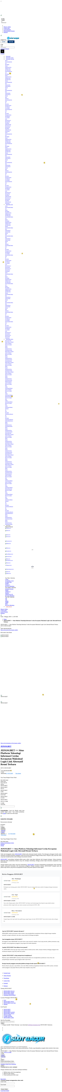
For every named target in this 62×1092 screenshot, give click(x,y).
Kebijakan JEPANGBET (10, 995)
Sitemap (5, 1004)
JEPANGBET (18, 854)
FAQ (5, 1000)
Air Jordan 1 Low (9, 580)
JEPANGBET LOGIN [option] (4, 797)
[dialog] (31, 1062)
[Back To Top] (1, 1058)
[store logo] (13, 39)
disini (4, 813)
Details (2, 845)
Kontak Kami (7, 973)
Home (5, 619)
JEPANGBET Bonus (9, 1001)
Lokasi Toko (7, 28)
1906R (6, 602)
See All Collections (9, 586)
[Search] (2, 51)
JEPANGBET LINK (9, 1017)
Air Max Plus (8, 582)
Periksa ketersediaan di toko (7, 842)
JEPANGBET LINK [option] (4, 791)
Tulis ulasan (18, 773)
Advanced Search (5, 48)
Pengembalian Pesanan (9, 31)
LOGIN (2, 827)
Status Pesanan (7, 975)
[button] (4, 698)
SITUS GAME (7, 1015)
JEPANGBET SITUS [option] (4, 788)
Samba (6, 590)
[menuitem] (8, 56)
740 (6, 599)
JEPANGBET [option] (4, 785)
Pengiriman (6, 978)
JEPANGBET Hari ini (9, 991)
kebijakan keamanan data (34, 1025)
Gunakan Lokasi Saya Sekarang (8, 1064)
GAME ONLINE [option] (3, 803)
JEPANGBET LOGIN (9, 1012)
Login (3, 41)
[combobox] (8, 47)
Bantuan (6, 32)
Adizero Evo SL (9, 594)
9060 (6, 604)
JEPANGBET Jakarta (9, 992)
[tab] (31, 53)
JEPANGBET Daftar (9, 993)
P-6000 (7, 583)
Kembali (6, 983)
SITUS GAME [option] (4, 801)
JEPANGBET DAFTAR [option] (4, 794)
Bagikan (3, 844)
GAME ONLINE (8, 1016)
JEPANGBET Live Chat (10, 1003)
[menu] (31, 331)
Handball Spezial (9, 589)
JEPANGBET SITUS (9, 1013)
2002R (6, 601)
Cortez (6, 579)
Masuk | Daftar (7, 27)
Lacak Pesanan (7, 29)
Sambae (7, 593)
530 (6, 598)
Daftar (11, 41)
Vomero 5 (7, 584)
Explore (2, 53)
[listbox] (12, 795)
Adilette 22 (7, 591)
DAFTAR (3, 829)
